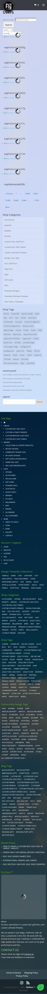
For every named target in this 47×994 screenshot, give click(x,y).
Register (7, 550)
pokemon (33, 739)
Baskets (7, 230)
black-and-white (35, 711)
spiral (40, 749)
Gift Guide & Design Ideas (16, 459)
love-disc (7, 733)
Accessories (9, 220)
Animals (5, 576)
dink (5, 718)
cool (40, 715)
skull (12, 749)
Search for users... (9, 20)
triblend (16, 359)
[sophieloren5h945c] (26, 66)
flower (35, 718)
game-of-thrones (10, 724)
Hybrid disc (17, 334)
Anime (13, 576)
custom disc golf (30, 776)
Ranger (29, 351)
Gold (40, 330)
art (28, 708)
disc (12, 718)
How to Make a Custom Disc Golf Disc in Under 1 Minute (22, 375)
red (28, 742)
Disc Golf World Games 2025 (12, 382)
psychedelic (8, 742)
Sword (29, 355)
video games (36, 588)
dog (18, 718)
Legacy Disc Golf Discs (12, 338)
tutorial (29, 823)
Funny (33, 579)
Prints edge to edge (11, 347)
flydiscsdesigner (9, 807)
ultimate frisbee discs (27, 826)
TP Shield (7, 359)
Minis (26, 624)
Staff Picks (14, 588)
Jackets (13, 621)
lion (26, 730)
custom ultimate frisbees (12, 927)
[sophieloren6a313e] (26, 142)
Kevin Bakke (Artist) (10, 582)
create (6, 426)
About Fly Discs (12, 522)
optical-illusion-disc (29, 736)
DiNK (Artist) (7, 579)
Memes (29, 582)
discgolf (26, 798)
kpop (25, 727)
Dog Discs (8, 269)
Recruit (37, 351)
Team (7, 525)
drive (39, 801)
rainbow (20, 742)
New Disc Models (22, 816)
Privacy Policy (22, 976)
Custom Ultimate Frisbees (15, 252)
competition (24, 773)
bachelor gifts (8, 770)
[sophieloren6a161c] (26, 112)
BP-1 (11, 318)
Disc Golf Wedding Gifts (15, 465)
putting (17, 820)
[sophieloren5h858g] (26, 35)
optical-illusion (10, 736)
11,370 (36, 200)
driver (26, 718)
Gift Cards (8, 280)
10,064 (23, 200)
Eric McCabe (36, 656)
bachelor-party (9, 711)
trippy (5, 755)
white (22, 363)
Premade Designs (12, 291)
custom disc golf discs (31, 924)
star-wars (29, 752)
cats (36, 576)
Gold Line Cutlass (26, 662)
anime (20, 708)
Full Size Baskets (9, 617)
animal (12, 708)
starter (22, 355)
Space (41, 585)
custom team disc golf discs (31, 789)
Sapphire (7, 355)
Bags (40, 599)
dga (3, 798)
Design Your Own (12, 258)
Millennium (10, 502)
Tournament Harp (9, 690)
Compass (18, 322)
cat (22, 715)
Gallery (8, 532)
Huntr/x (6, 727)
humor (36, 724)
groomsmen (23, 810)
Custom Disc (16, 776)
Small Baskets (32, 630)
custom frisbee (8, 782)
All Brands (10, 512)
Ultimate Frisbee (9, 633)
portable (18, 342)
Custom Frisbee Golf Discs (28, 782)
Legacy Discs (10, 492)
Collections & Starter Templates (19, 445)
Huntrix (16, 727)
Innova (8, 509)
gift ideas (6, 810)
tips (3, 823)
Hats (37, 617)
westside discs (8, 835)
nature (35, 733)
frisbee (26, 330)
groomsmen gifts (9, 813)
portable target (28, 342)
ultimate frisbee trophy (12, 829)
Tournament (34, 687)
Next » (7, 207)
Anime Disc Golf (12, 462)
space (20, 749)
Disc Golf (17, 798)
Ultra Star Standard (11, 363)
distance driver (28, 326)
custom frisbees (9, 785)
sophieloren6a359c (14, 184)
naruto (25, 733)
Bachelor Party (29, 599)
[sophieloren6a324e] (26, 157)
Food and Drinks (21, 579)
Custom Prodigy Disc (32, 322)
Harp (35, 666)
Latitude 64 (10, 489)
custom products (9, 789)
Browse (7, 442)
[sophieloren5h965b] (26, 81)
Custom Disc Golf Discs (14, 241)
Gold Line (7, 334)
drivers (12, 804)
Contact (9, 535)
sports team (16, 752)
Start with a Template (13, 301)
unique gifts (29, 829)
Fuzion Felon (37, 659)
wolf (24, 755)
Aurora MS (15, 314)
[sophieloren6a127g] (26, 96)
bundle (23, 318)
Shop (6, 469)
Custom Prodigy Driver (12, 326)
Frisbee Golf (32, 807)
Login (6, 547)
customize (35, 785)
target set (37, 355)
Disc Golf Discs (10, 263)
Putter (13, 630)
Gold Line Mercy (9, 666)
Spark (37, 684)
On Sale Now (10, 479)
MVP (38, 624)
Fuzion (33, 330)
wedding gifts (8, 832)
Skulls (34, 585)
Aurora (6, 314)
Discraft (25, 611)
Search (8, 24)
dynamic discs (23, 804)
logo (33, 730)
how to (22, 813)
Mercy (4, 675)
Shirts (21, 630)
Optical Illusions (9, 585)
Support (7, 553)
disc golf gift (22, 801)
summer (26, 820)
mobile (36, 338)
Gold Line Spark (24, 666)
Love (22, 582)
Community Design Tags (15, 452)
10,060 (27, 193)
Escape (18, 330)
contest (35, 773)
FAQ (5, 557)
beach (22, 711)
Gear (6, 274)
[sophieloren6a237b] (26, 127)
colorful (31, 715)
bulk (16, 318)
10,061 (35, 193)
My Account (9, 560)
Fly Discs (9, 499)
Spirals (5, 588)
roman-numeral (26, 746)
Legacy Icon (27, 338)
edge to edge (8, 330)
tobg (39, 752)
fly (42, 718)
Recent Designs (11, 449)
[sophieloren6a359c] (26, 172)
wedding (15, 755)
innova (30, 813)
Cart (6, 563)
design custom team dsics (13, 795)
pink (24, 739)
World (23, 696)
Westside (21, 633)
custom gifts (23, 785)
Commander (8, 322)
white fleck (30, 363)
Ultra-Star (24, 359)
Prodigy (8, 495)
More (6, 519)
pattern (16, 739)
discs (32, 801)
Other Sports (24, 585)
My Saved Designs (12, 455)
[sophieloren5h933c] (26, 51)
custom (5, 776)
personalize (7, 820)
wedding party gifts (24, 832)
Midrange (6, 624)
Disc (9, 798)
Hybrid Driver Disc (30, 334)
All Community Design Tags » (13, 758)
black (37, 314)
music (36, 582)
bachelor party (23, 770)
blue (5, 318)
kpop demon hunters (12, 730)
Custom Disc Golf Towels (15, 247)
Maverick (39, 672)
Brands (7, 236)
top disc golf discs (15, 823)
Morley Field (7, 816)
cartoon (14, 715)
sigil (5, 749)
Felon (12, 659)
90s (4, 708)
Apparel (7, 225)
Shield (15, 355)
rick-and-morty (9, 746)
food (5, 721)
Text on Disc (37, 820)
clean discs (32, 318)
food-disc (15, 721)
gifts (14, 810)
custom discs (29, 779)
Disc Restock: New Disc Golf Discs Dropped (17, 390)
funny (36, 721)
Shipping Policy (31, 972)
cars (20, 576)
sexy (38, 746)
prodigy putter (9, 351)
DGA (7, 505)
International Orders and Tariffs (13, 386)
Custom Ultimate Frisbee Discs (15, 792)
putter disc (20, 351)
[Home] (4, 422)
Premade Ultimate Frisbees (16, 296)
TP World (33, 690)
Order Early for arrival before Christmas (16, 379)
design (33, 792)
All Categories (11, 516)
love (40, 730)
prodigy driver (25, 347)
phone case (8, 342)
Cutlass (26, 653)
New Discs (35, 816)
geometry (25, 724)
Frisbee (21, 807)
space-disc (30, 749)
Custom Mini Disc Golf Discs (17, 436)
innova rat (39, 813)
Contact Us (29, 954)
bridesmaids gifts (9, 773)
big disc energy (27, 314)
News (7, 529)
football (26, 721)
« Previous (9, 194)
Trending (25, 588)
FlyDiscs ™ (30, 987)
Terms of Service (13, 972)
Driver (4, 614)
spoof (5, 752)
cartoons (28, 576)
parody (6, 739)
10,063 (15, 200)
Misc (6, 285)
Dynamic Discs (11, 485)
